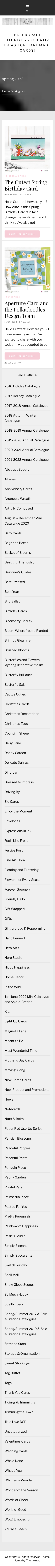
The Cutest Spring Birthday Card (26, 185)
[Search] (27, 11)
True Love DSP (15, 1422)
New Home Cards (18, 1080)
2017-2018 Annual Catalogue (27, 406)
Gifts (8, 918)
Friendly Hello (15, 899)
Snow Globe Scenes (19, 1284)
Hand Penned (15, 938)
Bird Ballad (12, 601)
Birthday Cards (16, 176)
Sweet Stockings (17, 1363)
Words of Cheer (16, 1500)
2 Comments (13, 363)
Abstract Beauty (17, 469)
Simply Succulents (18, 1255)
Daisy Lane (13, 743)
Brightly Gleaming (18, 640)
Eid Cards (12, 801)
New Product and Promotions (27, 1090)
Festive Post (14, 850)
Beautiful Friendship (19, 562)
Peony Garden (15, 1177)
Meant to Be (14, 1041)
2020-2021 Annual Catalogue (27, 450)
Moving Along (15, 1070)
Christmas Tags (16, 724)
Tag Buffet (12, 1373)
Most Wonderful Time (21, 1050)
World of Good (15, 1509)
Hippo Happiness (17, 967)
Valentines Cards (17, 1441)
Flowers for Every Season (23, 880)
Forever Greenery (18, 889)
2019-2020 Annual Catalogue (27, 440)
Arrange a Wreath (18, 499)
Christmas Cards (17, 704)
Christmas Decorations (22, 714)
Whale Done (14, 1461)
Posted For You (16, 1207)
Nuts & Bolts (14, 1119)
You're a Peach (16, 1529)
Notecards (13, 297)
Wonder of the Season (21, 1490)
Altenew (11, 479)
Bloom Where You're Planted (26, 631)
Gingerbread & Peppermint (25, 928)
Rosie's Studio (15, 1236)
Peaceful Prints (16, 1158)
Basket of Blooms (18, 552)
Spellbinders (14, 1304)
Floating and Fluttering (22, 870)
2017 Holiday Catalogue (22, 396)
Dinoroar (11, 772)
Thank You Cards (17, 1392)
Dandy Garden (15, 753)
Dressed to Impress (19, 782)
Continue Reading (21, 234)
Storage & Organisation (22, 1353)
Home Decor (14, 977)
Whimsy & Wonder (19, 1480)
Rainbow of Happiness (21, 1226)
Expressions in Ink (18, 831)
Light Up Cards (16, 1021)
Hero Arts (12, 948)
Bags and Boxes (16, 543)
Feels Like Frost (16, 841)
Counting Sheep (17, 733)
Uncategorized (16, 1431)
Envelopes (12, 821)
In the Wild (13, 987)
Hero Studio (13, 958)
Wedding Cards (16, 1451)
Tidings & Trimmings (20, 1402)
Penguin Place (15, 1167)
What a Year (14, 1470)
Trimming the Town (19, 1412)
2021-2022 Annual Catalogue (27, 459)
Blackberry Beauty (18, 621)
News (9, 1099)
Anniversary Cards (18, 489)
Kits (7, 1011)
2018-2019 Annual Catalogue (27, 430)
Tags (8, 1383)
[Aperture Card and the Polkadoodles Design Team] (27, 270)
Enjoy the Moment (18, 811)
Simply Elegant (16, 1246)
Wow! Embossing (17, 1519)
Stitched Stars (15, 1344)
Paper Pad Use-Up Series (23, 1128)
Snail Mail (12, 1275)
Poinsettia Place (17, 1197)
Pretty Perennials (18, 1216)
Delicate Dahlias (17, 762)
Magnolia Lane (15, 1031)
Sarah (27, 194)
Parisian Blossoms (18, 1138)
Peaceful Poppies (18, 1148)
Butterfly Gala (15, 684)
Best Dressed (15, 582)
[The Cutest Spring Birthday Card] (27, 149)
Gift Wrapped (15, 909)
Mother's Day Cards (19, 1060)
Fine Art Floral (15, 860)
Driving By (12, 792)
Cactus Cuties (15, 694)
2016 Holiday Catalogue (22, 386)
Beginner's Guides (18, 572)
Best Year (12, 592)
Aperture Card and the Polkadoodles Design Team (27, 309)
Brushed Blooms (17, 650)
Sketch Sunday (16, 1265)
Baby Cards (13, 533)
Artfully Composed (19, 508)
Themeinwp (33, 1560)
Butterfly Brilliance (19, 675)
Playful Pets (13, 1187)
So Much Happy (16, 1294)
